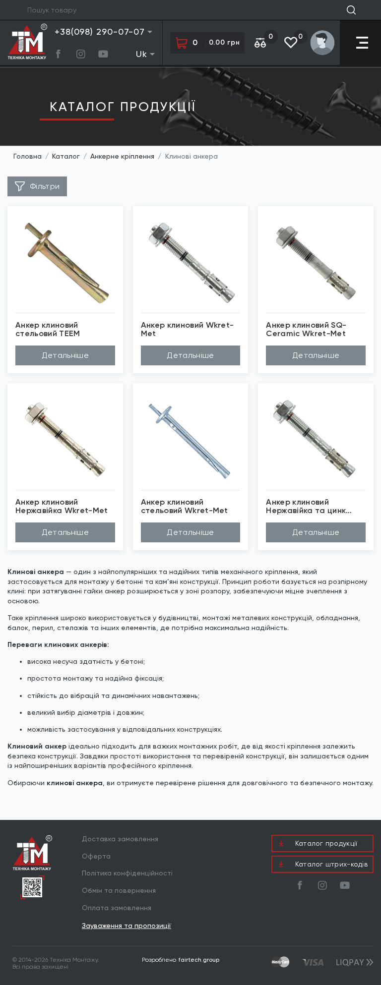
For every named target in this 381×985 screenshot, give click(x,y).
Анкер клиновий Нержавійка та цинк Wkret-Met (306, 507)
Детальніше (65, 355)
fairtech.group (199, 959)
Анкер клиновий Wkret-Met (187, 330)
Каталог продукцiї (123, 106)
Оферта (96, 856)
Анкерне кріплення (122, 156)
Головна (27, 156)
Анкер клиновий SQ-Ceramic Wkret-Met (306, 330)
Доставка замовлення (120, 839)
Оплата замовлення (116, 908)
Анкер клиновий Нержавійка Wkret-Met (61, 507)
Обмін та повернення (119, 890)
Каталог (66, 156)
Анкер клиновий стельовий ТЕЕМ (47, 330)
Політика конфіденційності (127, 873)
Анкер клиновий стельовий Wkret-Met (184, 507)
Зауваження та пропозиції (126, 925)
